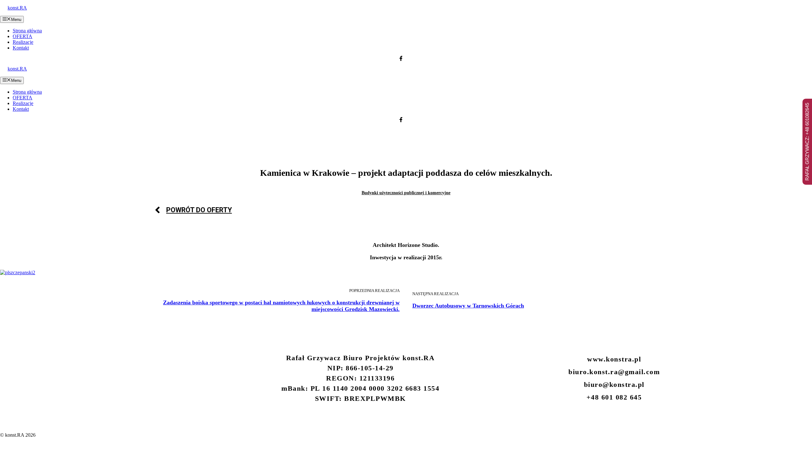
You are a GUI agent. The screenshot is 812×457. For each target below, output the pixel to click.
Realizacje (23, 42)
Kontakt (21, 47)
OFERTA (22, 36)
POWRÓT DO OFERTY (199, 210)
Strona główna (27, 30)
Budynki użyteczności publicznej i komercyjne (406, 192)
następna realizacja (435, 293)
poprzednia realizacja (374, 290)
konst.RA (17, 7)
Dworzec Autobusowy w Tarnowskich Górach (468, 305)
